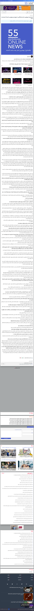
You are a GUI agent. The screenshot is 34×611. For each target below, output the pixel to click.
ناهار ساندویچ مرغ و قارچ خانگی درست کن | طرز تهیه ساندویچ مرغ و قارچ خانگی (18, 298)
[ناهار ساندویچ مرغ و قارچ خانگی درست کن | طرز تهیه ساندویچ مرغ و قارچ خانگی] (17, 307)
